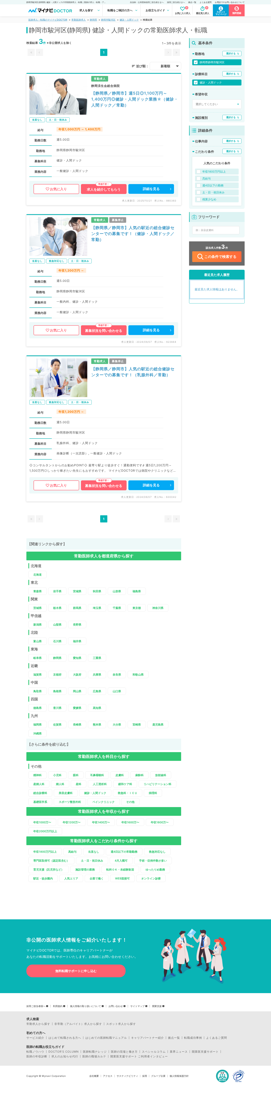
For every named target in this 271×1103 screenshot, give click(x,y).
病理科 (153, 793)
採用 (144, 1076)
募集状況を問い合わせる (103, 331)
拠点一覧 (192, 2)
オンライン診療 (151, 878)
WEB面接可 (122, 878)
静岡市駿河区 (108, 19)
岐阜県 (37, 657)
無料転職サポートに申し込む (76, 971)
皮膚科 (119, 775)
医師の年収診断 (36, 1056)
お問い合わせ (116, 1006)
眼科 (76, 775)
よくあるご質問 (216, 1037)
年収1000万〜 (42, 822)
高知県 (97, 707)
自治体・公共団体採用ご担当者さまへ (147, 2)
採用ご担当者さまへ (176, 2)
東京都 (137, 608)
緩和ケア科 (125, 784)
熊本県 (97, 724)
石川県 (57, 641)
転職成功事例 (193, 1037)
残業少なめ (209, 199)
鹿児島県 (157, 724)
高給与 (72, 851)
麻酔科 (139, 775)
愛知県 (77, 657)
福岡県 (37, 724)
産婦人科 (38, 784)
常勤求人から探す (38, 1023)
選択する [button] (231, 53)
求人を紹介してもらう (104, 189)
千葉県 (117, 608)
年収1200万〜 (72, 822)
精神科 (37, 775)
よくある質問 (205, 2)
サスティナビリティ (127, 1076)
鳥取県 (37, 691)
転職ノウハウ (35, 1051)
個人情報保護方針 (179, 1076)
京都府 (57, 674)
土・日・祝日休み (92, 860)
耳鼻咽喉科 (97, 775)
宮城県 (77, 591)
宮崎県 (137, 724)
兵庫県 (97, 674)
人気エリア (71, 878)
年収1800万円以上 (45, 851)
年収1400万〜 (101, 822)
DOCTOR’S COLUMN (63, 1051)
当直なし (93, 851)
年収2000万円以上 (45, 831)
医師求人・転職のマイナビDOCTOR (47, 19)
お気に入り (58, 189)
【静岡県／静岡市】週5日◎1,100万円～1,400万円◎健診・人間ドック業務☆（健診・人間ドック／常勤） (134, 99)
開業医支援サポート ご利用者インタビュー (139, 1056)
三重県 (97, 657)
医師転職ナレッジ (95, 1051)
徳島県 (37, 707)
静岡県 (93, 19)
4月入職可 (121, 860)
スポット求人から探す (121, 1023)
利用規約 (57, 1006)
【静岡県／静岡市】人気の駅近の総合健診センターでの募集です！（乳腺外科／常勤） (133, 372)
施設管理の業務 (85, 869)
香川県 (57, 707)
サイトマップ (137, 1006)
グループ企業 (158, 1076)
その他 (130, 801)
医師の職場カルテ (94, 1056)
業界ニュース (179, 1051)
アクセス (107, 1076)
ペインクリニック (103, 801)
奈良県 (117, 674)
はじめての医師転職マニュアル (106, 1037)
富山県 (37, 641)
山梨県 (57, 624)
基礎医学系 (40, 801)
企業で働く (97, 878)
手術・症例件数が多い (153, 860)
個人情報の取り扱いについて (85, 1006)
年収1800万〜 (160, 822)
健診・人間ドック (129, 19)
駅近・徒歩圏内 (43, 878)
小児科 (57, 775)
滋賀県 (37, 674)
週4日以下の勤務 (213, 185)
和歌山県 (138, 674)
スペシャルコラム (154, 1051)
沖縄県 (37, 733)
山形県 (117, 591)
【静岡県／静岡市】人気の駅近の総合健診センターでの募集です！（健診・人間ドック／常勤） (133, 233)
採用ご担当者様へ (35, 1006)
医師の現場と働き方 (124, 1051)
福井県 (77, 641)
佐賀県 (57, 724)
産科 (78, 784)
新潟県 (37, 624)
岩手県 (57, 591)
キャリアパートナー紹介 (147, 1037)
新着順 (165, 66)
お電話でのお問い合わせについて (230, 2)
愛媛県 (77, 707)
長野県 (77, 624)
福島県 (137, 591)
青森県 (37, 591)
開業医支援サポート (205, 1051)
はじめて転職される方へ (64, 1037)
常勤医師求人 (78, 19)
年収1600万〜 (130, 822)
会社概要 (94, 1076)
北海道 (37, 574)
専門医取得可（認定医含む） (51, 860)
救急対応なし (157, 851)
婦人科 (60, 784)
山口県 (117, 691)
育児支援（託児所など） (48, 869)
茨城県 (37, 608)
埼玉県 (97, 608)
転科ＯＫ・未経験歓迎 (120, 869)
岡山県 (77, 691)
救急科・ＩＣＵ (127, 793)
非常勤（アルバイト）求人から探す (78, 1023)
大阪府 (77, 674)
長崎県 (77, 724)
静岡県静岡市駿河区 (212, 62)
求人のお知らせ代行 (64, 1056)
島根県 (57, 691)
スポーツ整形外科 (70, 801)
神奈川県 (157, 608)
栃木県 (57, 608)
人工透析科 (100, 784)
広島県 (97, 691)
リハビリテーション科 (157, 784)
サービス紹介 (35, 1037)
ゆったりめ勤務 (155, 869)
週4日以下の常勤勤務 (124, 851)
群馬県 (77, 608)
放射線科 (160, 775)
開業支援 (157, 1006)
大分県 (117, 724)
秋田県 (97, 591)
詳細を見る (151, 189)
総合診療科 (40, 793)
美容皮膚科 (66, 793)
